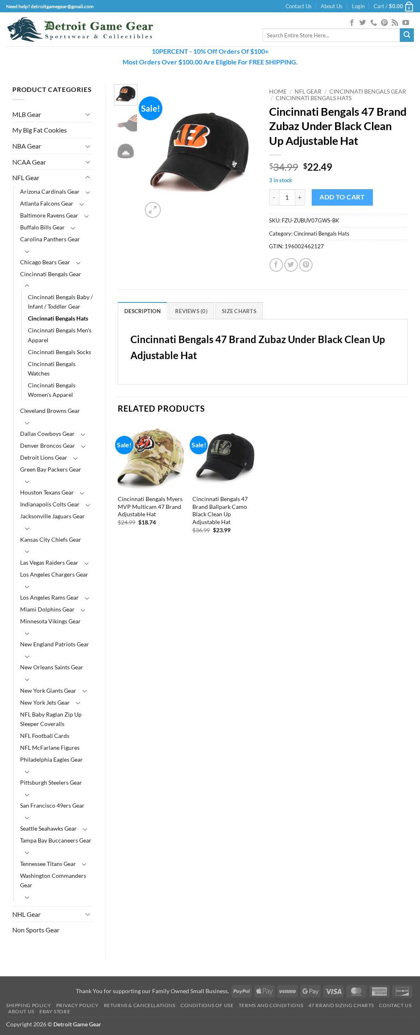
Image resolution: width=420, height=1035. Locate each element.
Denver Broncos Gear (47, 445)
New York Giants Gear (48, 690)
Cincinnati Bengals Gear (50, 273)
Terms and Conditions (271, 1005)
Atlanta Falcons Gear (46, 203)
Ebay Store (54, 1011)
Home (278, 91)
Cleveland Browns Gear (50, 410)
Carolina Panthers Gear (50, 239)
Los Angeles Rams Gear (49, 597)
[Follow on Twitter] (362, 23)
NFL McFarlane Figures (50, 747)
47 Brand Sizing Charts (341, 1005)
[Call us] (373, 23)
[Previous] (154, 151)
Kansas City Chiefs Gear (50, 539)
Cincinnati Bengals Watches (51, 368)
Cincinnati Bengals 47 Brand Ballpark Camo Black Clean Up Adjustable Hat (220, 510)
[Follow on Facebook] (352, 23)
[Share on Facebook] (276, 265)
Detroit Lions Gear (43, 457)
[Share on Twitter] (291, 265)
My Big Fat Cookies (39, 130)
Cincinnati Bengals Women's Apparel (51, 390)
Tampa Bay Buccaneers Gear (55, 840)
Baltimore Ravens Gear (49, 215)
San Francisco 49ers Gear (52, 805)
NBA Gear (26, 146)
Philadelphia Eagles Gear (51, 759)
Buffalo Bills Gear (42, 227)
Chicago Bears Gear (45, 262)
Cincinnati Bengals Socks (59, 351)
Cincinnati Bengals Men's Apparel (59, 335)
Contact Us (298, 6)
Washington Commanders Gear (53, 880)
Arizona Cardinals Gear (50, 191)
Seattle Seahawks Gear (48, 828)
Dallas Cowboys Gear (47, 433)
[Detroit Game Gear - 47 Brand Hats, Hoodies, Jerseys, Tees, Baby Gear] (80, 29)
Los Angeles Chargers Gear (54, 574)
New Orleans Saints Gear (51, 667)
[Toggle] (88, 114)
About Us (331, 6)
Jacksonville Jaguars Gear (52, 516)
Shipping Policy (28, 1005)
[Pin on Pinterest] (306, 265)
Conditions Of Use (206, 1005)
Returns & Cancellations (140, 1005)
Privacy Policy (77, 1005)
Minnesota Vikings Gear (50, 621)
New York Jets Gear (45, 702)
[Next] (244, 151)
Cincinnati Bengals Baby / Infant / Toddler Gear (60, 301)
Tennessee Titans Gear (48, 863)
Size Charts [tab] (239, 311)
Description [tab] (142, 311)
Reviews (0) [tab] (191, 311)
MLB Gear (26, 114)
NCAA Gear (29, 162)
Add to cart (342, 197)
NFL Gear (25, 177)
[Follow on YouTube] (405, 23)
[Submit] (407, 35)
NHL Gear (26, 914)
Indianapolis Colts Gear (50, 504)
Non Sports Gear (35, 930)
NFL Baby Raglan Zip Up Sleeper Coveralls (51, 719)
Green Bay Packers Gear (50, 469)
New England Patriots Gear (54, 644)
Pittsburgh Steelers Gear (51, 782)
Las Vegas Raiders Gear (49, 562)
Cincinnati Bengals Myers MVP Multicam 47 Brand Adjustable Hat (150, 506)
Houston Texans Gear (47, 492)
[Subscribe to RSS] (395, 23)
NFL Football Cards (44, 735)
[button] (358, 6)
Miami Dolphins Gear (47, 609)
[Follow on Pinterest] (384, 23)
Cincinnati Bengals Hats (58, 318)
